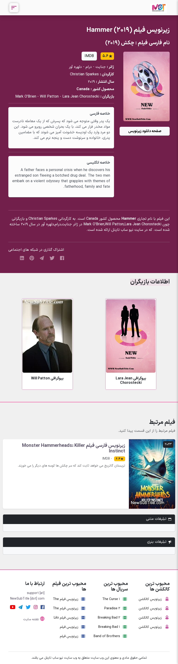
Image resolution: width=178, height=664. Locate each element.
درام (89, 67)
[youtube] (12, 607)
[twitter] (52, 258)
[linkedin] (22, 258)
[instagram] (36, 607)
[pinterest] (31, 258)
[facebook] (62, 258)
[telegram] (42, 258)
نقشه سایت (31, 619)
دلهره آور (75, 67)
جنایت (100, 67)
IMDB (89, 56)
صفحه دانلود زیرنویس (144, 131)
